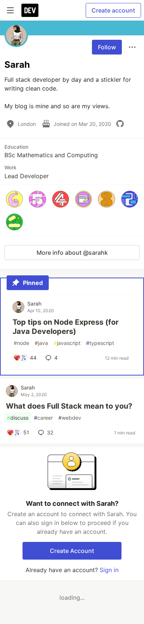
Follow (107, 47)
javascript (67, 343)
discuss (17, 418)
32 (50, 432)
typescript (100, 343)
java (41, 343)
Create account (113, 10)
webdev (69, 418)
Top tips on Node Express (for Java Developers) (66, 327)
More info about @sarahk (72, 252)
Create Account (72, 550)
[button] (14, 199)
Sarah (34, 303)
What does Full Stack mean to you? (69, 406)
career (43, 418)
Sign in (109, 570)
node (21, 343)
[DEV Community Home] (30, 10)
